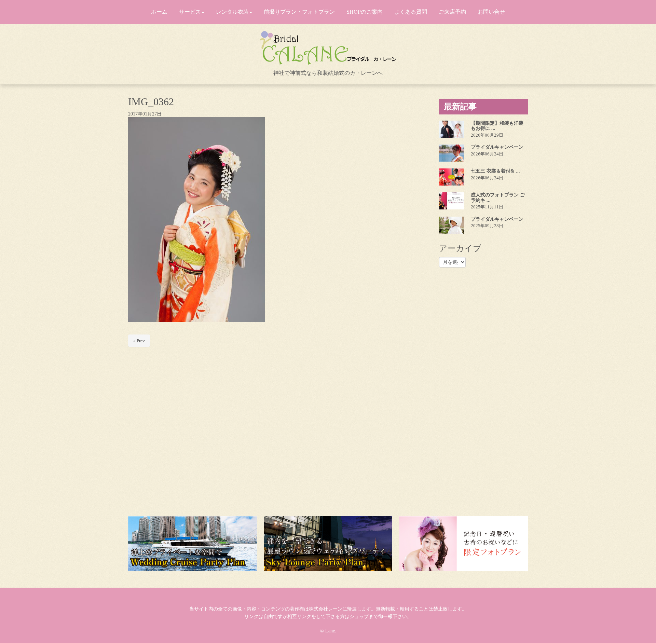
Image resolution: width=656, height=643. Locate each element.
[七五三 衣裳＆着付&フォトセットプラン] (451, 177)
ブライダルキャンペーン (497, 147)
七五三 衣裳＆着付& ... (495, 171)
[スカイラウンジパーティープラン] (328, 543)
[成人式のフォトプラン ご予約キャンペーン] (451, 200)
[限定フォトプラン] (463, 543)
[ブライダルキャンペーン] (451, 153)
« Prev (139, 340)
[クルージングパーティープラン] (192, 543)
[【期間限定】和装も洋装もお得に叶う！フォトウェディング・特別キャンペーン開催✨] (451, 129)
